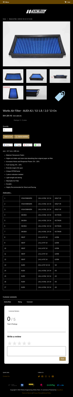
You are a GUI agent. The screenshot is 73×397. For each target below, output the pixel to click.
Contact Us (6, 376)
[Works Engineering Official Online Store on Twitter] (39, 376)
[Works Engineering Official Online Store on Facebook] (42, 376)
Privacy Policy (37, 393)
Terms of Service (27, 393)
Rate (62, 359)
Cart (68, 2)
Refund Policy (47, 393)
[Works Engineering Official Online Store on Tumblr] (49, 376)
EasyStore (60, 390)
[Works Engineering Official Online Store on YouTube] (53, 376)
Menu (7, 2)
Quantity (5, 126)
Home (4, 19)
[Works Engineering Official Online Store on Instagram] (46, 376)
